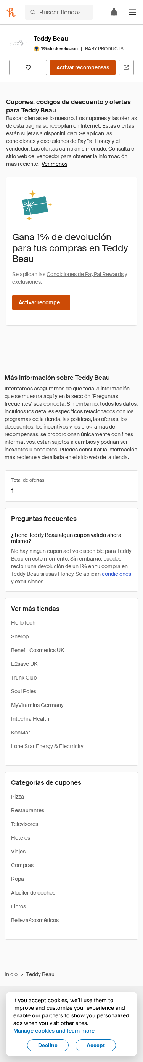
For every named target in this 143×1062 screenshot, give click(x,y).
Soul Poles (23, 691)
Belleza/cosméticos (35, 920)
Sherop (20, 636)
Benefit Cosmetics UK (37, 650)
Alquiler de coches (33, 892)
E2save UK (24, 663)
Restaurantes (27, 810)
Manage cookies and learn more (54, 1030)
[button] (132, 12)
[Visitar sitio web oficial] (126, 67)
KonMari (21, 732)
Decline (48, 1045)
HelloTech (23, 622)
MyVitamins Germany (37, 705)
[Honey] (11, 12)
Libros (18, 906)
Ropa (17, 879)
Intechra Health (30, 718)
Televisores (24, 824)
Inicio (11, 974)
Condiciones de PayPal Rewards (85, 274)
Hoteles (20, 837)
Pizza (17, 796)
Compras (22, 865)
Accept (96, 1045)
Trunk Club (24, 677)
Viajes (18, 851)
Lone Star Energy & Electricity (47, 746)
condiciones (116, 573)
